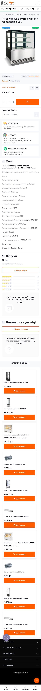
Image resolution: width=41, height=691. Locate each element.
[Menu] (37, 3)
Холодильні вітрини (20, 14)
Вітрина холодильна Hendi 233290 (16, 598)
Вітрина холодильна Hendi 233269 (16, 382)
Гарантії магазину (17, 149)
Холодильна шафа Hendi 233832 (15, 409)
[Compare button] (37, 88)
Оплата (12, 135)
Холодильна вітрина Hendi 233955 (16, 624)
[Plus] (13, 102)
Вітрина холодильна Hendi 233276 (16, 490)
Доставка (13, 123)
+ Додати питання (20, 329)
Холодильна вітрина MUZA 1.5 (14, 572)
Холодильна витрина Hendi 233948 (16, 516)
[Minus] (4, 102)
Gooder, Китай (34, 76)
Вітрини (8, 14)
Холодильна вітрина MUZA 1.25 (14, 464)
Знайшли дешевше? (9, 87)
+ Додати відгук (20, 270)
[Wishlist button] (32, 88)
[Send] (36, 114)
